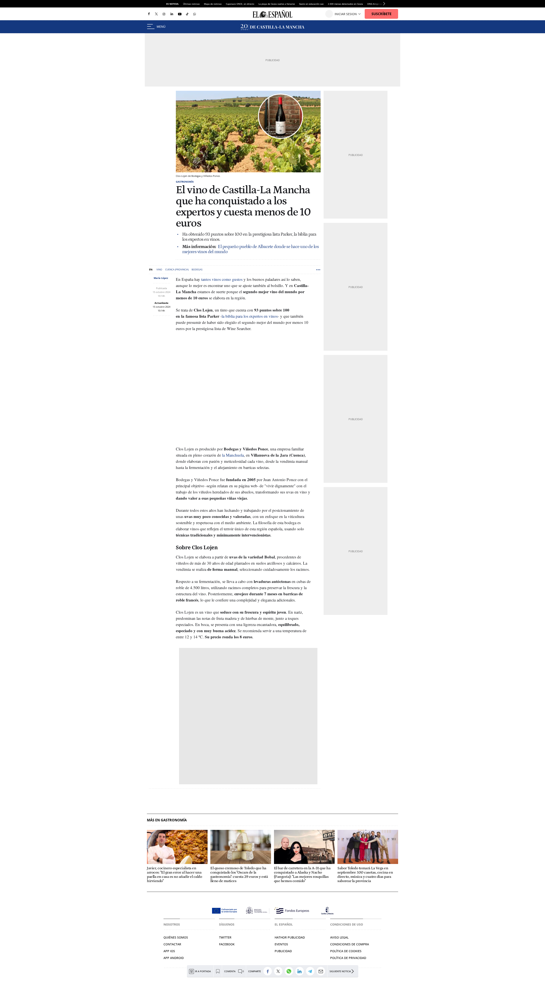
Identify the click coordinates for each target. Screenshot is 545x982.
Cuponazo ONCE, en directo (240, 4)
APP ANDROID (174, 958)
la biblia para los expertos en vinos (250, 316)
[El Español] (272, 14)
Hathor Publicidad (290, 937)
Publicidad (283, 951)
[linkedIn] (172, 14)
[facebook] (149, 14)
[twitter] (156, 14)
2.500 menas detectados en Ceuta (345, 4)
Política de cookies (345, 951)
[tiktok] (187, 14)
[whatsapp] (194, 14)
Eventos (281, 944)
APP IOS (169, 951)
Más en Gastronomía (167, 820)
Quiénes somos (176, 937)
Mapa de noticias (213, 4)
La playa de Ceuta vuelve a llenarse (276, 4)
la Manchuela (233, 455)
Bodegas (197, 269)
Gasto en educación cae (311, 4)
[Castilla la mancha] (272, 27)
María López (161, 278)
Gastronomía (185, 181)
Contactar (172, 944)
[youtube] (180, 14)
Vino (159, 269)
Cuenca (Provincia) (177, 269)
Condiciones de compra (349, 944)
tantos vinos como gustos (221, 279)
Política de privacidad (348, 958)
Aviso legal (339, 937)
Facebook (227, 944)
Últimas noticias (191, 4)
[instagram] (164, 14)
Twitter (225, 937)
